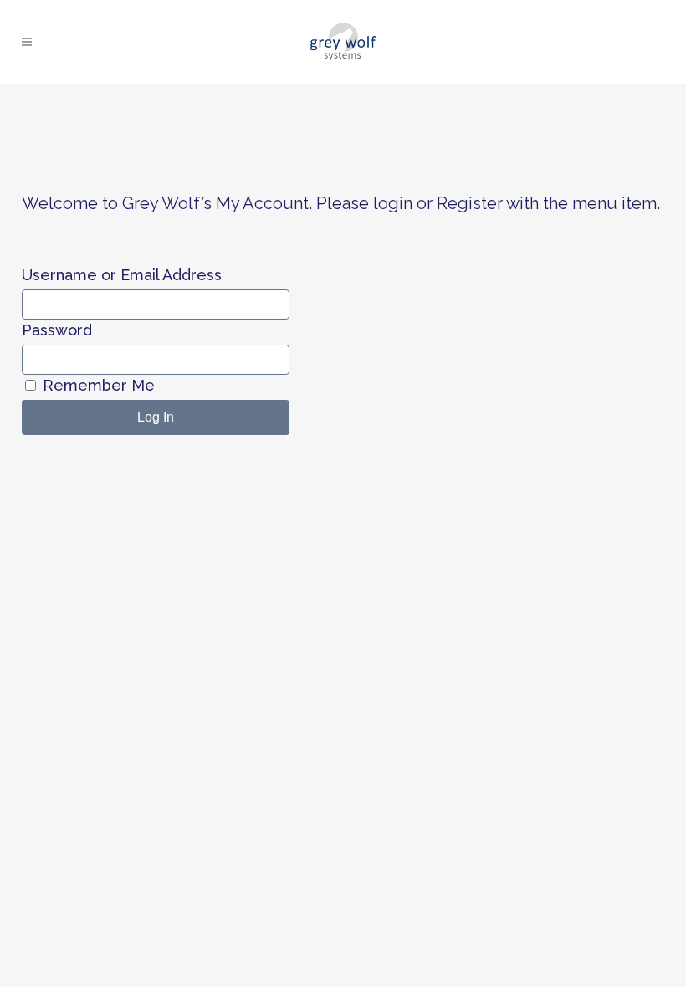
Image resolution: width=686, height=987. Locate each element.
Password (57, 330)
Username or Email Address (122, 275)
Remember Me (96, 385)
